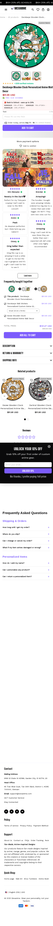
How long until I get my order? (16, 527)
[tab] (25, 419)
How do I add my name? (13, 563)
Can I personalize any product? (16, 570)
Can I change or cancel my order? (17, 541)
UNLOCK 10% (28, 470)
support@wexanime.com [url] (21, 794)
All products (13, 17)
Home (2, 17)
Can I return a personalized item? (17, 576)
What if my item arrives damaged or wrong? (22, 547)
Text (4, 112)
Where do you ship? (11, 534)
